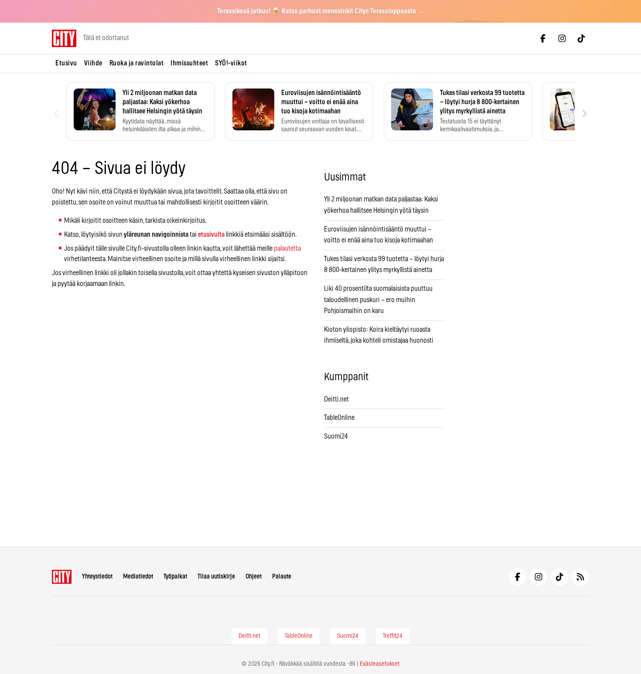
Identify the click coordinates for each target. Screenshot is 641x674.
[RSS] (580, 576)
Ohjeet (253, 576)
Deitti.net (336, 399)
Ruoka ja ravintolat (136, 63)
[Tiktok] (581, 38)
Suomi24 (336, 436)
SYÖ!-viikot (231, 63)
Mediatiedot (138, 576)
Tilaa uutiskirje (216, 576)
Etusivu (66, 63)
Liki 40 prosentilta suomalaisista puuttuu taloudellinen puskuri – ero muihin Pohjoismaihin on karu (378, 299)
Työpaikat (175, 576)
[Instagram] (562, 38)
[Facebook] (543, 38)
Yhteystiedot (97, 576)
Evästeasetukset (379, 664)
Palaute (281, 576)
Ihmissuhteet (189, 63)
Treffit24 (392, 636)
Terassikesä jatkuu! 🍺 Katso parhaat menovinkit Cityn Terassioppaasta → (320, 11)
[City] (62, 577)
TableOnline (339, 417)
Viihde (93, 63)
